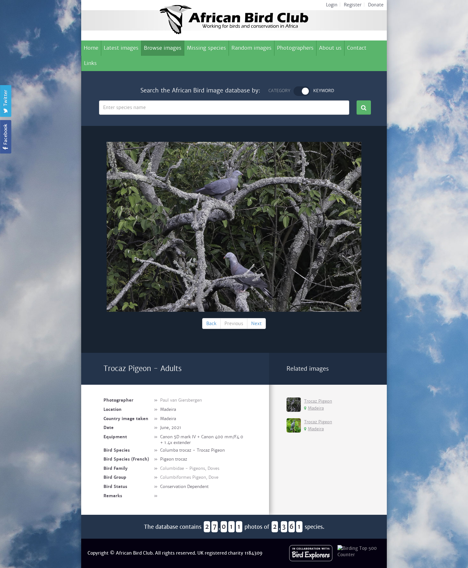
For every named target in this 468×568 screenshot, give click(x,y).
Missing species (206, 48)
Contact (356, 48)
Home (91, 48)
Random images (251, 48)
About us (330, 48)
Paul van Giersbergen (181, 400)
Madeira (316, 408)
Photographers (295, 48)
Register (353, 5)
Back (211, 323)
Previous (233, 323)
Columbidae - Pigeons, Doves (189, 468)
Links (90, 63)
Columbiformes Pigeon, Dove (189, 477)
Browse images (162, 48)
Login (331, 5)
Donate (376, 5)
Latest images (121, 48)
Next (256, 323)
